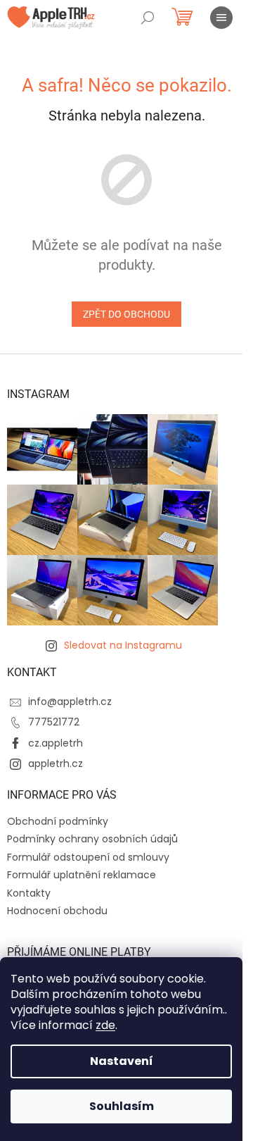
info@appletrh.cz (70, 701)
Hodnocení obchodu (57, 911)
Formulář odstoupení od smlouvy (88, 857)
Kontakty (29, 893)
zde (105, 1025)
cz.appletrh (55, 743)
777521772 (53, 722)
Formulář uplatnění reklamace (81, 875)
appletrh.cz (55, 763)
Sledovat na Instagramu (123, 645)
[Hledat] (148, 18)
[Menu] (221, 18)
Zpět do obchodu (126, 314)
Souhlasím (121, 1106)
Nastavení (121, 1061)
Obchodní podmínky (57, 821)
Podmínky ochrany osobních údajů (92, 839)
